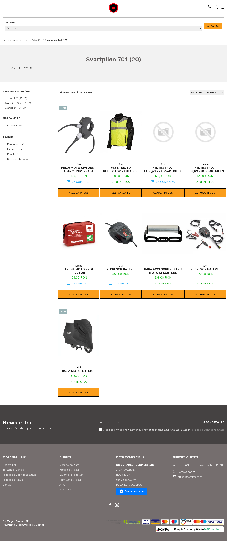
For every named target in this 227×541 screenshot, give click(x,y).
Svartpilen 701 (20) (15, 107)
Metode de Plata (69, 464)
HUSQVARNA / (36, 40)
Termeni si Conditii (14, 469)
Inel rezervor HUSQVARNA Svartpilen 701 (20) (163, 169)
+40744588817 (186, 472)
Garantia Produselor (71, 474)
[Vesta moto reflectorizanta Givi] (121, 132)
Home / (7, 40)
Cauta (214, 26)
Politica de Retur (69, 469)
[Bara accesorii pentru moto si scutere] (163, 234)
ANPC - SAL (66, 489)
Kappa (205, 164)
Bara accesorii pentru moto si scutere (163, 270)
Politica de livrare (13, 479)
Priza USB (12, 154)
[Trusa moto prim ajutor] (78, 234)
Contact (7, 484)
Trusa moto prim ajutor (78, 270)
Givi (79, 164)
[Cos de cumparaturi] (222, 7)
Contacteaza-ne (134, 491)
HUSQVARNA (14, 125)
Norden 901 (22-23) (15, 98)
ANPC (62, 484)
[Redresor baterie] (121, 234)
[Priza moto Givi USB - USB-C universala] (78, 132)
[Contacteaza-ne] (216, 7)
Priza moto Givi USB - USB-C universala (78, 169)
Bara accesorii (15, 144)
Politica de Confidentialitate (207, 429)
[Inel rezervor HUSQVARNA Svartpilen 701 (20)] (163, 132)
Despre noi (9, 464)
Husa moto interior (78, 371)
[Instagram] (117, 505)
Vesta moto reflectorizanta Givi (120, 169)
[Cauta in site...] (210, 7)
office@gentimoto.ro (189, 476)
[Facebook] (110, 505)
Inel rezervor (14, 149)
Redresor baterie (17, 159)
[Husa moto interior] (78, 335)
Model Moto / (20, 40)
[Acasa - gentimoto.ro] (113, 8)
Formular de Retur (70, 479)
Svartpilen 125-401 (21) (17, 103)
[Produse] (6, 9)
